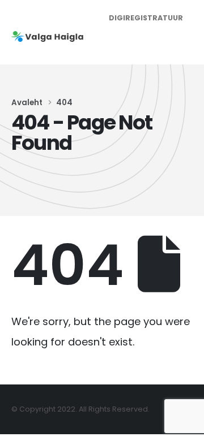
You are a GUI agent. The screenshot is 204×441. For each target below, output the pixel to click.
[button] (182, 41)
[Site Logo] (48, 36)
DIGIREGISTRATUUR (146, 18)
